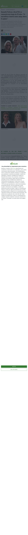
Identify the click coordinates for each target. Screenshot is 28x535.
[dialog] (14, 347)
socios (14, 168)
